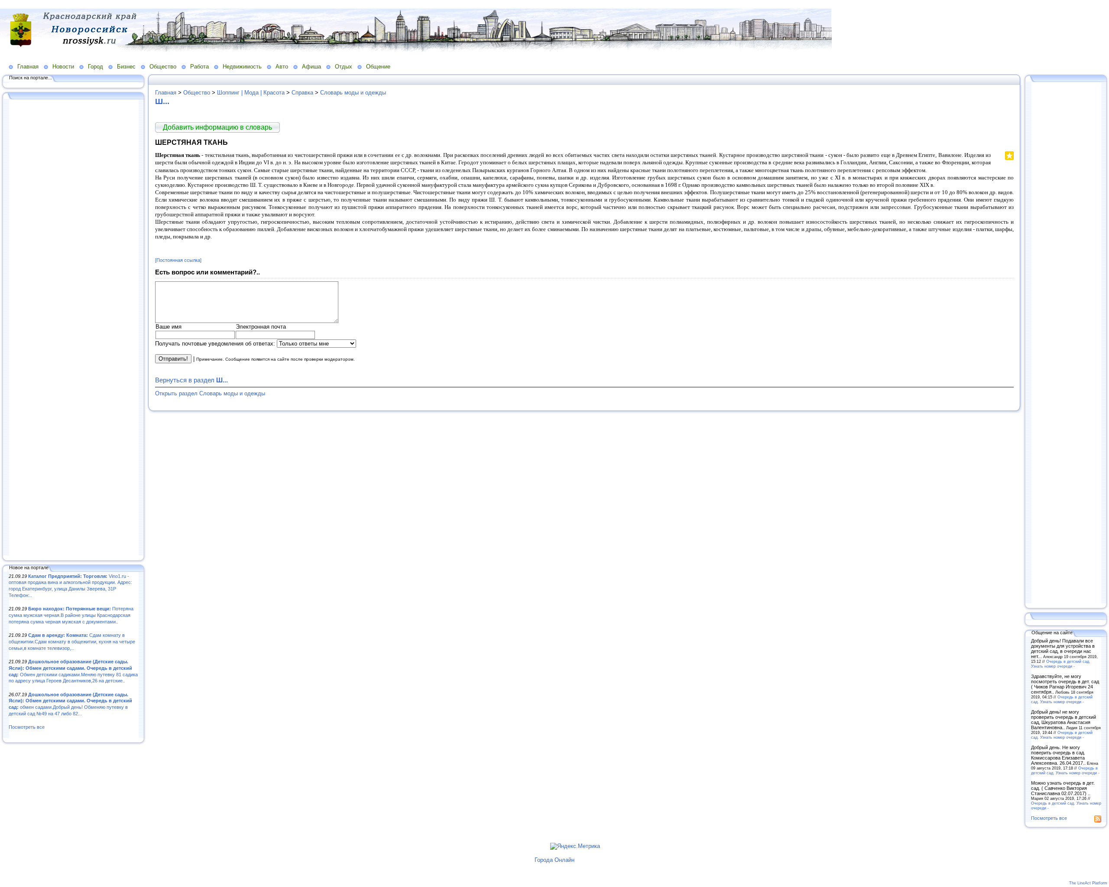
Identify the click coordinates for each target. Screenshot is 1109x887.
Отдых (343, 66)
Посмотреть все (27, 727)
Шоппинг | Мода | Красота (251, 92)
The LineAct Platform (1088, 883)
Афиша (311, 66)
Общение (378, 66)
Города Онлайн (554, 860)
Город (95, 66)
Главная (28, 66)
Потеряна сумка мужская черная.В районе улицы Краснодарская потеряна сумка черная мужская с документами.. (71, 615)
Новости (63, 66)
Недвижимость (242, 66)
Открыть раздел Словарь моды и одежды (210, 393)
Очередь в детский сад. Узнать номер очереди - (1060, 664)
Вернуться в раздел (191, 380)
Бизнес (126, 66)
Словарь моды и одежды (353, 92)
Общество (162, 66)
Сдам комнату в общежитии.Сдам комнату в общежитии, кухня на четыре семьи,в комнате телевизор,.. (72, 641)
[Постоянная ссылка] (178, 260)
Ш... (162, 101)
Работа (199, 66)
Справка (302, 92)
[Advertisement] (74, 328)
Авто (282, 66)
